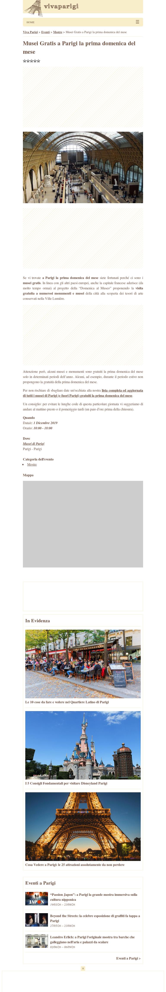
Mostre (32, 464)
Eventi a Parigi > (128, 958)
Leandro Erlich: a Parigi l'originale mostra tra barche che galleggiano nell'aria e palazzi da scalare (92, 939)
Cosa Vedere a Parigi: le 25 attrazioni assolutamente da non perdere (74, 864)
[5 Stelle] (38, 61)
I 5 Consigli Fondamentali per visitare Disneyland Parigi (66, 783)
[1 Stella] (24, 61)
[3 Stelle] (31, 61)
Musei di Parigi (33, 443)
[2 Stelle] (28, 61)
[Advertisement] (83, 97)
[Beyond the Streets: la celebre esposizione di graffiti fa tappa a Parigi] (36, 925)
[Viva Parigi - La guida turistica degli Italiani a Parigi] (83, 9)
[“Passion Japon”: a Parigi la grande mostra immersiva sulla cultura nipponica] (36, 903)
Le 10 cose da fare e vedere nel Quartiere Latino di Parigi (67, 701)
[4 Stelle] (35, 61)
